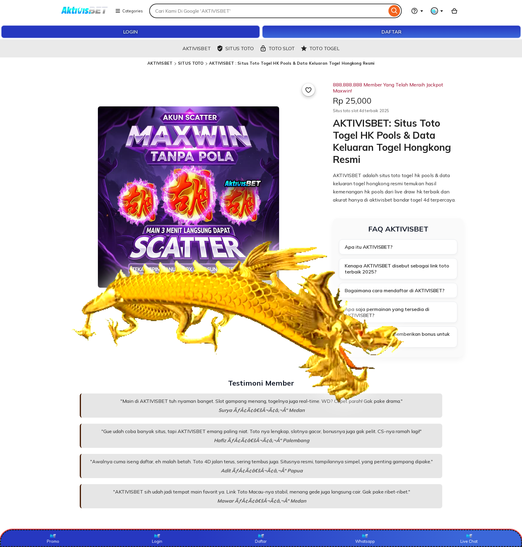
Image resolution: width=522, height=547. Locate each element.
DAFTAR (391, 32)
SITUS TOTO (190, 63)
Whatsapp (365, 541)
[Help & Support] (417, 11)
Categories (132, 10)
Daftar (261, 541)
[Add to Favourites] (308, 89)
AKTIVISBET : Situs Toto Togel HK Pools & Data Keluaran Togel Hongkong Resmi (292, 63)
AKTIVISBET (159, 63)
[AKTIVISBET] (84, 14)
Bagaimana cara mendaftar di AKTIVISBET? (394, 290)
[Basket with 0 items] (454, 11)
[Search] (394, 11)
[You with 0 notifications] (437, 11)
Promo (53, 541)
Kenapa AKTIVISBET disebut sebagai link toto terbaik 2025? (397, 269)
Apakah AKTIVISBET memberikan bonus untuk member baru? (397, 337)
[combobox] (268, 11)
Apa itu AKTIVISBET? (368, 247)
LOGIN (130, 32)
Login (157, 541)
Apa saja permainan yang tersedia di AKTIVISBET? (387, 312)
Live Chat (469, 541)
